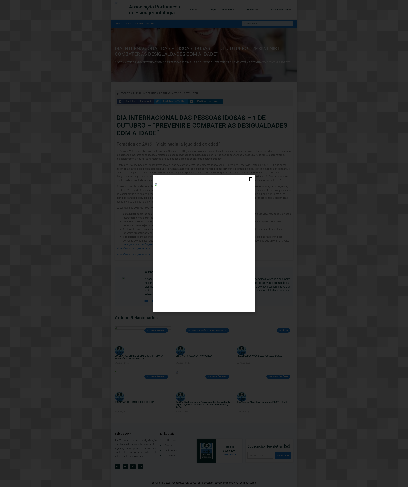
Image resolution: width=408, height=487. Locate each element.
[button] (251, 179)
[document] (204, 243)
